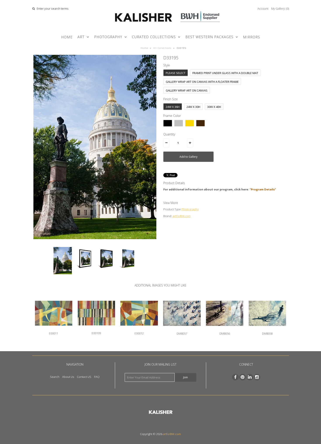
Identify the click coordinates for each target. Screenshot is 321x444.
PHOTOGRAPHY (108, 37)
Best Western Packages (209, 37)
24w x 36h (172, 107)
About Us (68, 377)
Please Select (175, 73)
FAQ (97, 377)
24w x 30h (193, 107)
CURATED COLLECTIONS (154, 37)
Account (262, 8)
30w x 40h (214, 107)
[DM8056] (224, 329)
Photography (190, 209)
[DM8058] (267, 329)
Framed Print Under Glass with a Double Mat (225, 73)
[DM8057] (181, 329)
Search (54, 377)
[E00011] (53, 329)
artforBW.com (182, 216)
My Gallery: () (280, 8)
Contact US (84, 377)
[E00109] (96, 329)
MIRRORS (251, 37)
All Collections (162, 48)
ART (81, 37)
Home (66, 37)
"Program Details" (263, 189)
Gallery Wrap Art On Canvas (186, 90)
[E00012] (139, 329)
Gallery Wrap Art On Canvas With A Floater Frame (202, 82)
